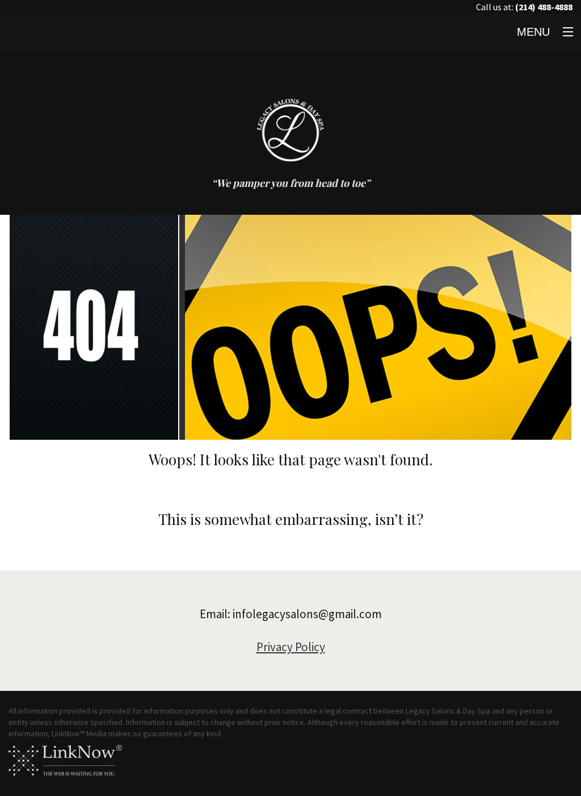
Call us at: (524, 6)
